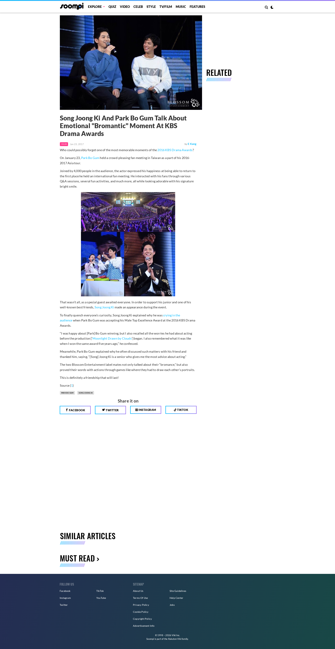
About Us (138, 590)
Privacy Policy (141, 604)
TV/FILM (165, 7)
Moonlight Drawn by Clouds (112, 338)
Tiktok (182, 409)
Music (181, 7)
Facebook (76, 410)
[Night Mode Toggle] (272, 7)
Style (151, 7)
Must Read (77, 558)
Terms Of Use (140, 597)
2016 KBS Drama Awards (174, 150)
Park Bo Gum (90, 158)
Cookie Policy (140, 611)
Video (125, 7)
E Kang (192, 143)
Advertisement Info (144, 625)
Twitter (112, 410)
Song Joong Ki (104, 307)
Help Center (176, 597)
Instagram (147, 409)
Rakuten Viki (174, 638)
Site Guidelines (178, 590)
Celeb (138, 7)
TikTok (100, 590)
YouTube (101, 597)
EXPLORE (95, 7)
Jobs (172, 604)
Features (197, 7)
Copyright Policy (142, 618)
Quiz (112, 7)
